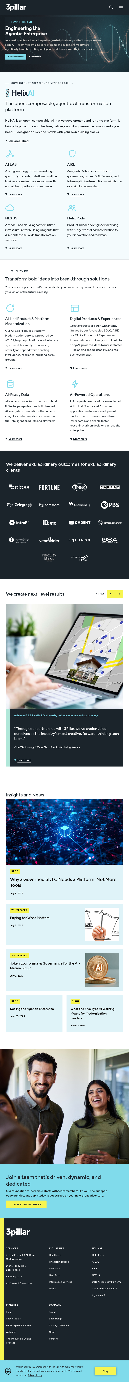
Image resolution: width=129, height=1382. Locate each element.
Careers (53, 1338)
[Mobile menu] (121, 7)
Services (12, 1248)
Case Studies (13, 1318)
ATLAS (95, 1261)
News (52, 1332)
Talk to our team (17, 57)
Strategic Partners (59, 1325)
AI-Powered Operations (19, 1283)
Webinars (11, 1332)
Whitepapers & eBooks (18, 1325)
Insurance (54, 1268)
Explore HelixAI (19, 141)
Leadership (55, 1318)
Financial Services (59, 1261)
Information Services (60, 1281)
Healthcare (55, 1255)
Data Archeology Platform (106, 1281)
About (52, 1312)
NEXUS (96, 1275)
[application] (64, 1371)
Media (52, 1288)
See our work (36, 57)
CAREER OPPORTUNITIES (26, 1204)
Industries (56, 1248)
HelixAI (97, 1248)
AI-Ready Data (14, 1276)
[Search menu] (111, 7)
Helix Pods (98, 1255)
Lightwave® (98, 1295)
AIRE (94, 1268)
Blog (8, 1312)
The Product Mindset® (104, 1288)
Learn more (15, 194)
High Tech (54, 1275)
